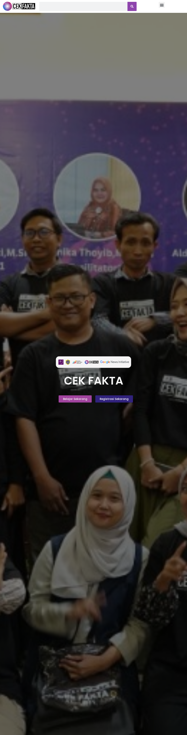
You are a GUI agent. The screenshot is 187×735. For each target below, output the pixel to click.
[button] (162, 5)
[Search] (132, 6)
